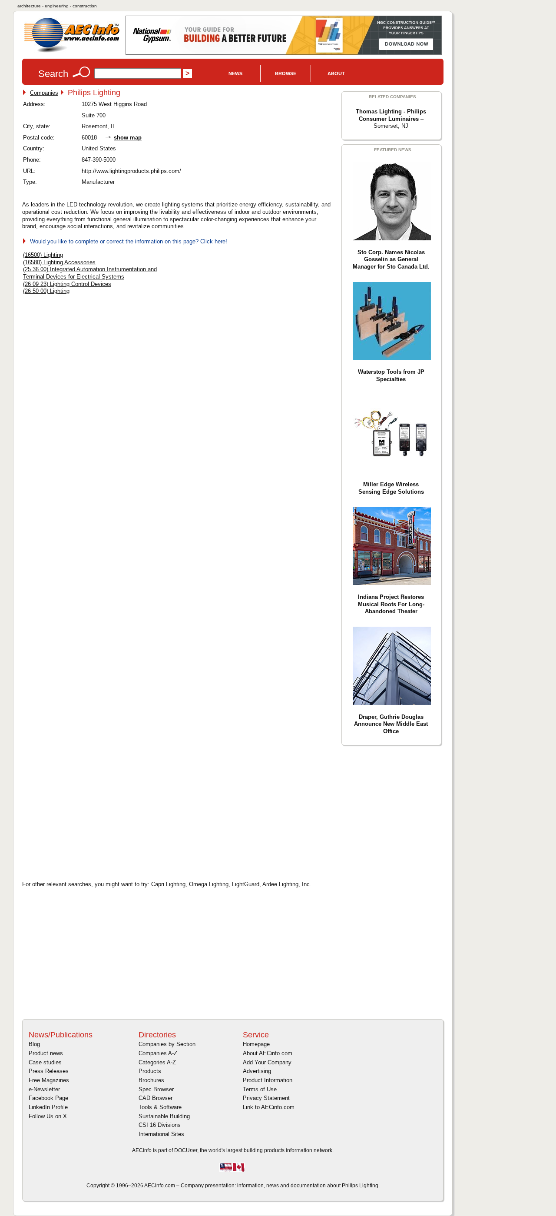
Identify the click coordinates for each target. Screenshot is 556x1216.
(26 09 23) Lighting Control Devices (67, 284)
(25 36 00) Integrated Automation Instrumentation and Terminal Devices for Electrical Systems (90, 273)
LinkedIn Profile (48, 1107)
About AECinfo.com (267, 1053)
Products (150, 1071)
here (220, 241)
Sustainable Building (164, 1116)
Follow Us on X (48, 1116)
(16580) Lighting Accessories (59, 262)
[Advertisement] (96, 812)
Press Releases (49, 1071)
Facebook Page (48, 1098)
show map (128, 137)
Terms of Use (260, 1089)
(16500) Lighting (43, 255)
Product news (46, 1053)
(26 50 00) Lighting (46, 291)
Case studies (45, 1062)
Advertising (257, 1071)
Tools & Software (160, 1107)
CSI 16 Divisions (160, 1125)
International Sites (161, 1134)
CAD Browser (155, 1098)
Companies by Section (167, 1044)
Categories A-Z (157, 1062)
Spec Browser (156, 1089)
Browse (285, 73)
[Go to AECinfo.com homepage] (71, 51)
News (235, 73)
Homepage (256, 1044)
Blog (34, 1044)
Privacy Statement (266, 1098)
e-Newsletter (44, 1089)
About (336, 73)
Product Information (267, 1080)
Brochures (151, 1080)
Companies (44, 93)
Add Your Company (267, 1062)
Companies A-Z (158, 1053)
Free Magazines (49, 1080)
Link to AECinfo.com (269, 1107)
